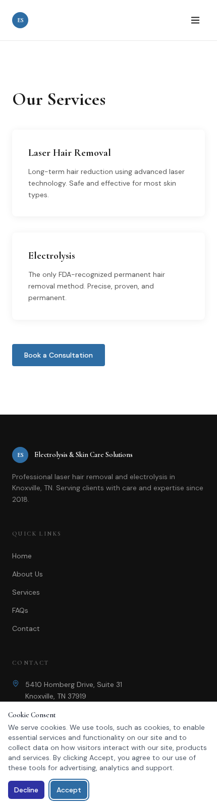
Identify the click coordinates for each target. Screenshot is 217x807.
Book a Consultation (58, 355)
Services (26, 592)
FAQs (20, 610)
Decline (26, 789)
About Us (27, 574)
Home (22, 555)
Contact (26, 628)
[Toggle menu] (195, 20)
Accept (69, 789)
